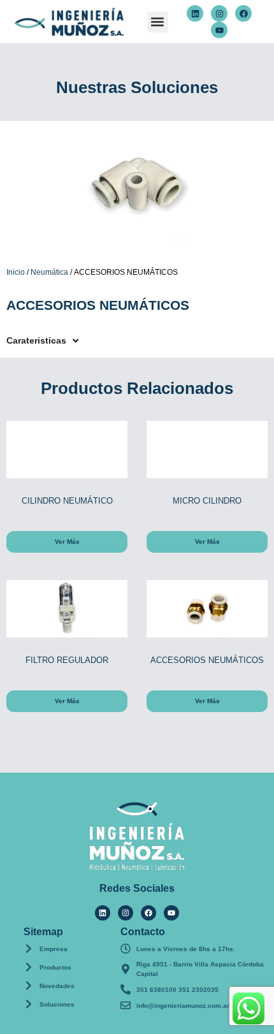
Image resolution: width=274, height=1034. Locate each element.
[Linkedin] (195, 13)
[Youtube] (219, 30)
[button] (157, 22)
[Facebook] (243, 13)
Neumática (49, 272)
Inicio (15, 272)
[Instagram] (219, 13)
